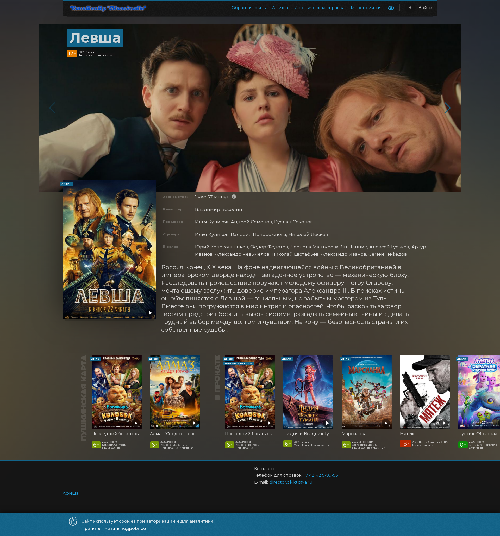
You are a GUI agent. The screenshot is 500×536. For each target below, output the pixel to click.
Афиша (280, 7)
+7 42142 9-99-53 (320, 475)
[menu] (269, 7)
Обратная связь (249, 7)
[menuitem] (248, 7)
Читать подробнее (125, 528)
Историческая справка (319, 7)
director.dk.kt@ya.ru (291, 482)
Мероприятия (366, 7)
